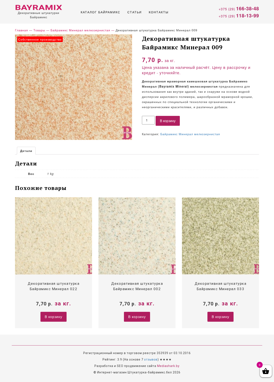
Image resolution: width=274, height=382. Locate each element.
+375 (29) (239, 8)
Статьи (134, 12)
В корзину (168, 120)
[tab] (26, 151)
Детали (26, 151)
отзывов (151, 359)
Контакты (158, 12)
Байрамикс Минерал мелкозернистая (190, 134)
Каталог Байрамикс (100, 12)
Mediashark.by (168, 366)
